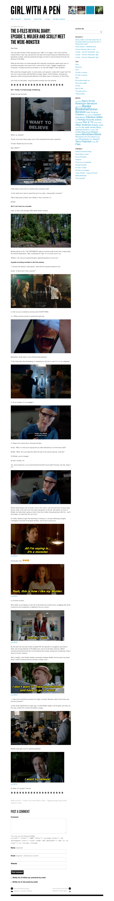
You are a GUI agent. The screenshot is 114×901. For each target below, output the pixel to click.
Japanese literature (82, 129)
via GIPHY (14, 556)
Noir (85, 137)
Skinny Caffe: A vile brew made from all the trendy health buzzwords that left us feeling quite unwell (88, 42)
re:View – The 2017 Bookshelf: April (87, 57)
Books (86, 106)
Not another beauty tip (82, 80)
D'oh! (77, 70)
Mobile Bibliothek (80, 175)
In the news (84, 127)
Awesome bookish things (83, 151)
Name (17, 848)
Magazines (86, 132)
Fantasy (82, 119)
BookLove (27, 19)
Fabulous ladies (94, 117)
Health (77, 127)
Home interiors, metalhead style (85, 46)
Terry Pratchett (83, 141)
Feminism (78, 122)
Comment (14, 817)
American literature (86, 103)
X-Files (19, 803)
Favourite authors (93, 119)
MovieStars (88, 134)
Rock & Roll (38, 19)
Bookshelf (82, 108)
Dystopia (97, 114)
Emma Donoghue (81, 157)
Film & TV (88, 122)
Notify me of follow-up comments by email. (29, 877)
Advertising (78, 101)
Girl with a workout (59, 19)
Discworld (90, 115)
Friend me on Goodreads (83, 162)
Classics (79, 114)
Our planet (92, 136)
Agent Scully (58, 800)
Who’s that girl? (16, 19)
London (78, 131)
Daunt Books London (82, 154)
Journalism (92, 130)
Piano (91, 139)
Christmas (94, 112)
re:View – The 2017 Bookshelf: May (86, 55)
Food (99, 123)
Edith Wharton (80, 117)
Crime (86, 115)
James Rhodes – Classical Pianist (86, 173)
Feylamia (78, 159)
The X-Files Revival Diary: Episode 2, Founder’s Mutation (23, 890)
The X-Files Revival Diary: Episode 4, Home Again (60, 890)
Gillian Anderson (83, 124)
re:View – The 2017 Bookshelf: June (87, 52)
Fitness (96, 122)
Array (77, 64)
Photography (84, 139)
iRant (77, 78)
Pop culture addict (34, 800)
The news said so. (81, 91)
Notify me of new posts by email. (25, 882)
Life (97, 129)
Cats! (88, 112)
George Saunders (81, 165)
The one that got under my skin (85, 49)
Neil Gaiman (79, 137)
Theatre (94, 142)
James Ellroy (95, 127)
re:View (47, 19)
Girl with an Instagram (82, 170)
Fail (76, 120)
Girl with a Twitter (81, 167)
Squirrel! (96, 139)
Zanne (19, 800)
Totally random (80, 94)
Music (97, 134)
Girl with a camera (81, 72)
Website (14, 863)
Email (24, 856)
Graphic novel (97, 125)
